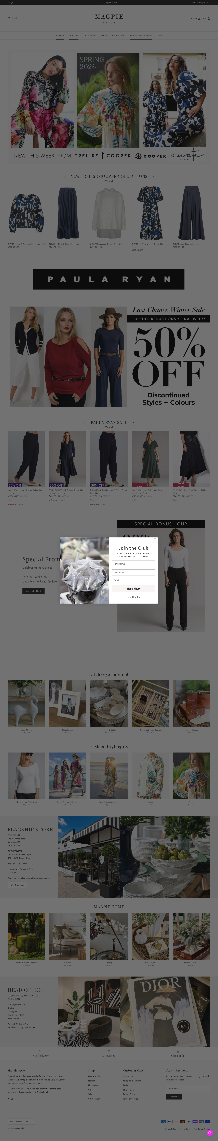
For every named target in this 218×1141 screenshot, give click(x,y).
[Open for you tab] (210, 1133)
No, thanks (134, 597)
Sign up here (134, 588)
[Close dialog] (155, 540)
